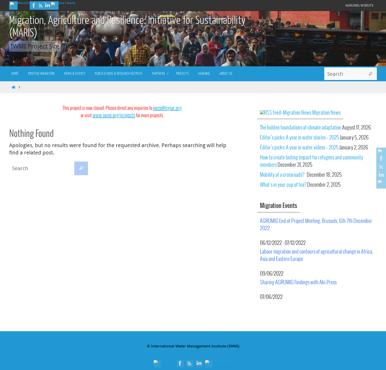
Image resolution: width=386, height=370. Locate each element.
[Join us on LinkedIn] (47, 5)
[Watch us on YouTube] (63, 4)
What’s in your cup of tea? (283, 185)
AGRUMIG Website (359, 5)
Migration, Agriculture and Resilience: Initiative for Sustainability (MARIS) (127, 26)
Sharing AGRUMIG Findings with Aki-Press (298, 282)
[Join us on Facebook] (34, 5)
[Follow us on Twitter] (20, 4)
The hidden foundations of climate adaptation (300, 128)
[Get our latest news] (40, 5)
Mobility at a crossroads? (283, 175)
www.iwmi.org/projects (113, 115)
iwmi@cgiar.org (167, 108)
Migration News (326, 113)
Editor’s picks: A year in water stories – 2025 (299, 138)
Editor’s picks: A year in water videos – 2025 (299, 148)
